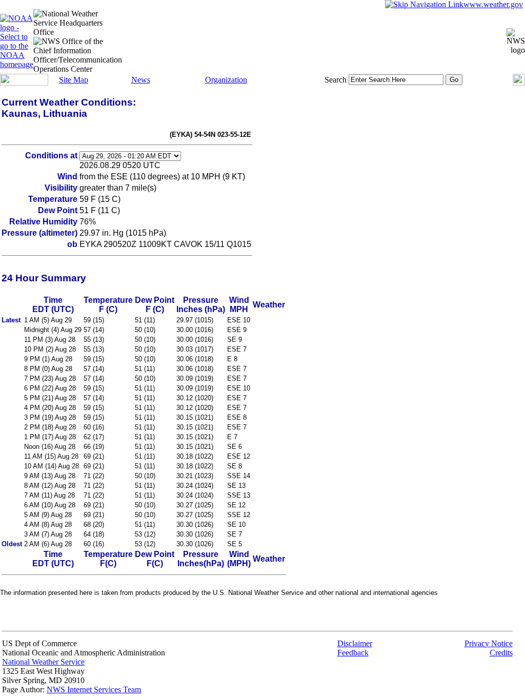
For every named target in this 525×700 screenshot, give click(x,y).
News (140, 79)
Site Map (73, 79)
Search (336, 79)
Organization (226, 79)
